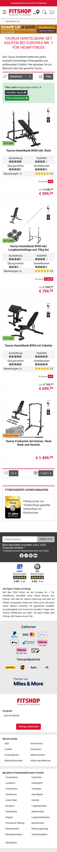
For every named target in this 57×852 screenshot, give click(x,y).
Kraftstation (12, 788)
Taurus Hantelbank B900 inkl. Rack (28, 150)
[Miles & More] (28, 681)
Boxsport (10, 806)
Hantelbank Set (12, 21)
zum (11, 715)
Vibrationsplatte (39, 834)
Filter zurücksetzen (15, 98)
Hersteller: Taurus (15, 92)
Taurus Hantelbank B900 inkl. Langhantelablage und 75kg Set (28, 247)
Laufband (10, 783)
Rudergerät (37, 783)
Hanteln (35, 800)
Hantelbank (37, 794)
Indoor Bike (11, 800)
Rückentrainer (12, 828)
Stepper (9, 817)
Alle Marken (11, 842)
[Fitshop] (20, 12)
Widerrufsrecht (37, 755)
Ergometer (37, 777)
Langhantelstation (41, 817)
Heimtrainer (11, 811)
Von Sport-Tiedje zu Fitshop (17, 589)
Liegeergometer (39, 806)
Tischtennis (11, 794)
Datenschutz (36, 743)
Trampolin (36, 788)
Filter (48, 76)
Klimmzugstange (40, 828)
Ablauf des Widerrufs (40, 760)
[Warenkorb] (52, 12)
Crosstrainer (12, 777)
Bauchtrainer (38, 823)
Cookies (8, 749)
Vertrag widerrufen (28, 726)
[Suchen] (44, 12)
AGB (6, 743)
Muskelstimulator (14, 834)
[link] (13, 507)
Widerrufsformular (13, 760)
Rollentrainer (38, 811)
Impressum (35, 749)
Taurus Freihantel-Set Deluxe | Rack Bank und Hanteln (28, 442)
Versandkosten (11, 755)
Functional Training (15, 823)
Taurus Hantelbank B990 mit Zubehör (28, 345)
